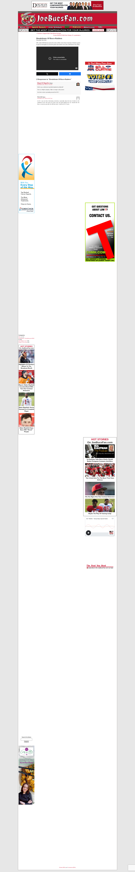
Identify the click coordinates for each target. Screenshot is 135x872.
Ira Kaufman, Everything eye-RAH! (26, 338)
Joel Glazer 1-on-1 (23, 340)
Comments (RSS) (72, 867)
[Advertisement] (26, 62)
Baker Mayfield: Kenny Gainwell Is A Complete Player (26, 409)
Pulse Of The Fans (23, 342)
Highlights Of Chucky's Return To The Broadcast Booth (26, 366)
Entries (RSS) (62, 867)
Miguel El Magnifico (43, 83)
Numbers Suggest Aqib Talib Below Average (49, 33)
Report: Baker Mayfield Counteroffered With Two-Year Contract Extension (26, 387)
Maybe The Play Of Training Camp (99, 513)
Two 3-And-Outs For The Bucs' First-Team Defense (100, 479)
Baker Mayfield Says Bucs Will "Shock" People (26, 429)
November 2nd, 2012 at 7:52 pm (44, 84)
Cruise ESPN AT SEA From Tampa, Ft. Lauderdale (66, 35)
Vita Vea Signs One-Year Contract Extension (100, 496)
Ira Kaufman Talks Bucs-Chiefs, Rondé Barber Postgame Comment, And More (100, 460)
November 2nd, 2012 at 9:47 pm (44, 98)
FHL (19, 337)
